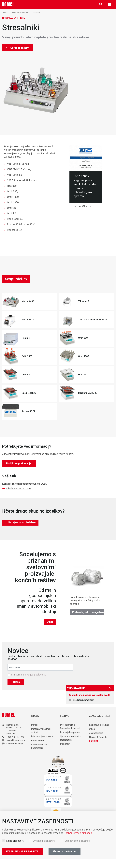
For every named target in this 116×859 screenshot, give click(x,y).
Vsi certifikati (81, 206)
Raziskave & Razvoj (99, 724)
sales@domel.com (15, 740)
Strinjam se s (28, 674)
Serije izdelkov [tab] (16, 279)
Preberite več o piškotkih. (79, 832)
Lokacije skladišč (14, 743)
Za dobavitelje (96, 733)
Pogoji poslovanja (36, 674)
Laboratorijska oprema (19, 12)
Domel (4, 12)
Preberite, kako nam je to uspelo (88, 612)
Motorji (34, 724)
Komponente (37, 740)
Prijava (16, 682)
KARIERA (93, 741)
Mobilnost (65, 744)
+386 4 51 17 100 (15, 736)
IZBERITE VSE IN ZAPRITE (22, 851)
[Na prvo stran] (8, 4)
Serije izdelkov (19, 47)
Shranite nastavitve (64, 851)
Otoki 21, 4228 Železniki (13, 729)
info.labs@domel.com (18, 488)
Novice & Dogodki (98, 737)
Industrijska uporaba (70, 732)
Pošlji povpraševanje (19, 463)
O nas (50, 621)
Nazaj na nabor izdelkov (22, 522)
